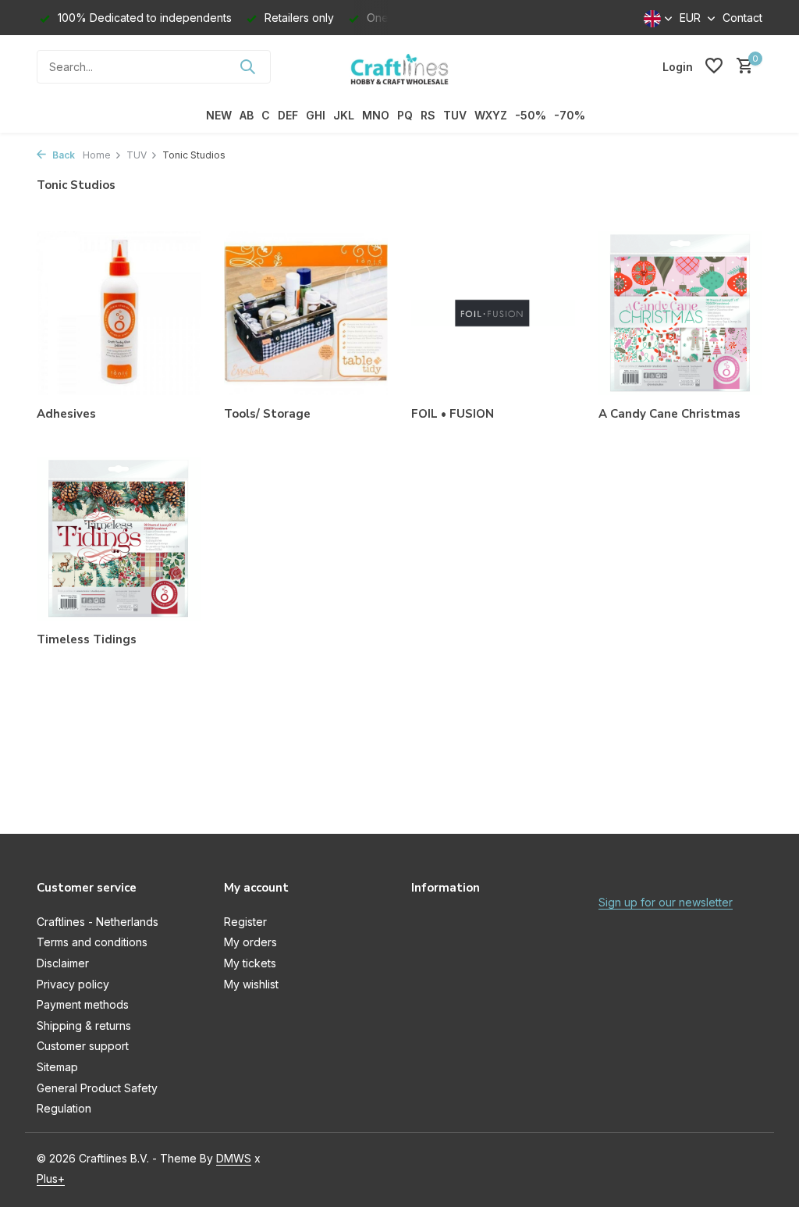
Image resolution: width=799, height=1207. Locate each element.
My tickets (250, 963)
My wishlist (251, 984)
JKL (343, 115)
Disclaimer (63, 963)
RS (428, 115)
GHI (315, 115)
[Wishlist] (714, 66)
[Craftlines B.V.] (399, 66)
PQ (405, 115)
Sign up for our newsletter (665, 902)
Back (62, 155)
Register (245, 921)
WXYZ (490, 115)
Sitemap (57, 1066)
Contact (742, 17)
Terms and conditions (92, 942)
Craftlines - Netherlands (97, 921)
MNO (375, 115)
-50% (530, 115)
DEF (288, 115)
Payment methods (83, 1004)
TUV (455, 115)
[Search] (247, 66)
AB (247, 115)
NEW (219, 115)
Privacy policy (73, 984)
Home (97, 155)
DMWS (233, 1158)
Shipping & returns (84, 1025)
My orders (250, 942)
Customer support (83, 1045)
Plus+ (51, 1178)
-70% (569, 115)
